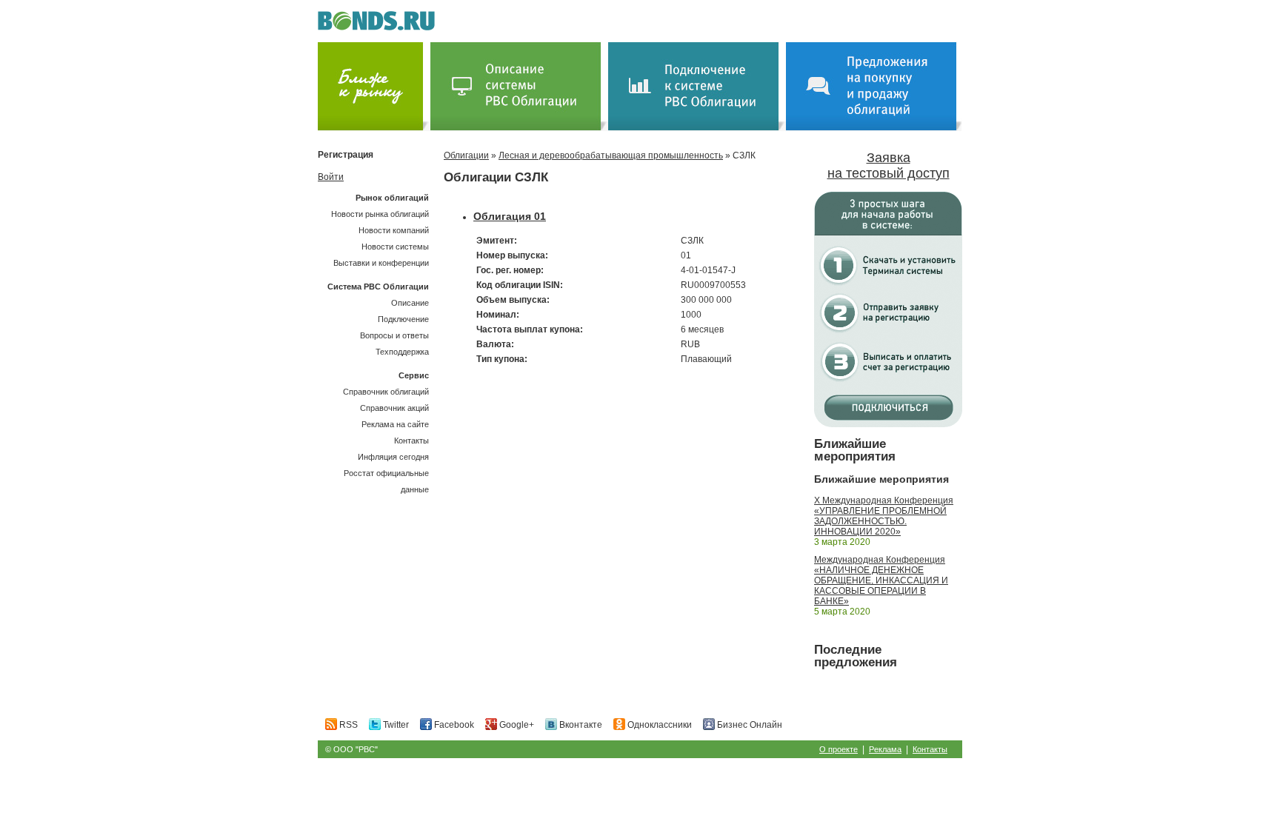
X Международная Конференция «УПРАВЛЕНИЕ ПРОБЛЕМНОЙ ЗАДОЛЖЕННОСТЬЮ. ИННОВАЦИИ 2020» (883, 516)
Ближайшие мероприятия (855, 450)
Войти (331, 177)
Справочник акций (394, 408)
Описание (410, 302)
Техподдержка (402, 351)
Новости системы (395, 246)
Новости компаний (394, 230)
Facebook (453, 725)
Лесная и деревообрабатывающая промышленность (611, 155)
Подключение (403, 319)
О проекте (838, 749)
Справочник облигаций (386, 391)
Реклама (885, 749)
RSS (347, 725)
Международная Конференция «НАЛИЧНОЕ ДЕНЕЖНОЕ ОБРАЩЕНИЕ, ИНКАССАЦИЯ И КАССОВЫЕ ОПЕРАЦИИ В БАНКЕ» (881, 580)
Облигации (466, 155)
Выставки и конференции (381, 262)
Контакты (411, 440)
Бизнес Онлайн (748, 725)
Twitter (395, 725)
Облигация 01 (509, 216)
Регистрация (345, 155)
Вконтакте (579, 725)
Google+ (515, 725)
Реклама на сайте (395, 424)
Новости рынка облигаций (380, 214)
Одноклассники (658, 725)
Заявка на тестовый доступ (888, 165)
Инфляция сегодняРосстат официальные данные (386, 473)
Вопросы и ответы (394, 335)
